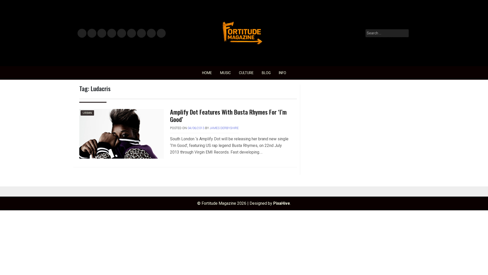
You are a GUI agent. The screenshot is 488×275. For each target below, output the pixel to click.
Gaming (141, 33)
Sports (131, 33)
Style (90, 33)
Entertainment (101, 33)
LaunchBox (151, 33)
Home (207, 73)
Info (160, 31)
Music (82, 33)
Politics (121, 33)
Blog (266, 73)
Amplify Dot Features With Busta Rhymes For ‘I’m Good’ (228, 115)
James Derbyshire (224, 128)
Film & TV (111, 33)
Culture (246, 73)
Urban (87, 113)
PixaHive (281, 203)
